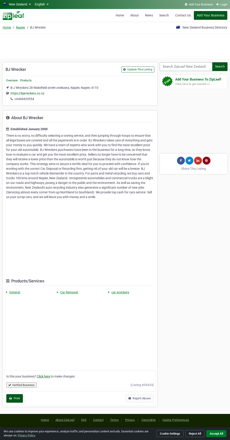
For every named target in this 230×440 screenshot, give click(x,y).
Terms (114, 420)
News (149, 15)
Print (16, 398)
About (134, 15)
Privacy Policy (26, 435)
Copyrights (149, 420)
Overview (12, 80)
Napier (20, 27)
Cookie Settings (170, 433)
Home (120, 15)
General (14, 292)
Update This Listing (139, 69)
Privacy (130, 420)
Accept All (216, 433)
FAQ (83, 420)
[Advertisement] (115, 45)
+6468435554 (24, 99)
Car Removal (69, 292)
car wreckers (120, 292)
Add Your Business (210, 15)
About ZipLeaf (65, 420)
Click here (43, 376)
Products (26, 80)
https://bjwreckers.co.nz (27, 93)
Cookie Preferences (175, 420)
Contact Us (183, 15)
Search (164, 15)
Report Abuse (141, 398)
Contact (98, 420)
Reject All (195, 433)
